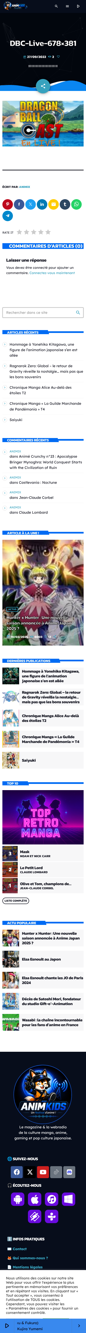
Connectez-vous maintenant (52, 273)
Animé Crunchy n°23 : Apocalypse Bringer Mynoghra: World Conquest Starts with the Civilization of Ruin (46, 462)
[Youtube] (43, 1172)
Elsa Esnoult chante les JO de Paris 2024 (52, 980)
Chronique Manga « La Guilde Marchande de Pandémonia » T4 (50, 739)
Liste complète (16, 901)
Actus (12, 609)
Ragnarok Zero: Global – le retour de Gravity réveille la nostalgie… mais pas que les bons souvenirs (46, 371)
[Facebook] (17, 1172)
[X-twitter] (30, 1172)
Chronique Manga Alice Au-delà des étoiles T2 (50, 718)
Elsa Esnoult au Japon (41, 959)
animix (24, 187)
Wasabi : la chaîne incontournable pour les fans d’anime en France (52, 1022)
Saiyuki (16, 419)
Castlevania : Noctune (38, 482)
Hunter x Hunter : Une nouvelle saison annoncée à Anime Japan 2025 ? (38, 623)
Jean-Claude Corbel (36, 497)
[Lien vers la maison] (15, 6)
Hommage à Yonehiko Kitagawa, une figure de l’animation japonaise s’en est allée (43, 350)
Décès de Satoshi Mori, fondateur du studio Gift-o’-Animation (51, 1001)
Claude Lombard (33, 512)
